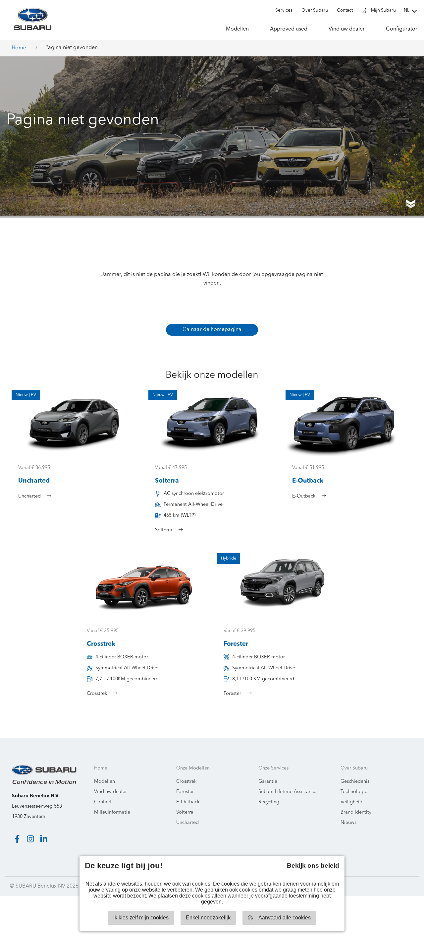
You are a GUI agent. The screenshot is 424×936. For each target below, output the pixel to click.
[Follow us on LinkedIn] (43, 839)
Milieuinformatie (112, 812)
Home (19, 48)
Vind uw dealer (110, 791)
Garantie (267, 781)
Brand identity (356, 812)
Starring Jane (398, 886)
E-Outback (187, 802)
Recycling (268, 802)
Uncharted (187, 822)
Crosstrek (186, 781)
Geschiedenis (355, 781)
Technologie (354, 791)
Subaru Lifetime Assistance (287, 791)
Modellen (104, 781)
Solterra (184, 812)
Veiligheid (351, 802)
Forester (185, 791)
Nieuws (348, 822)
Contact (102, 802)
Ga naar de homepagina (212, 329)
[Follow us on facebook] (17, 839)
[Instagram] (30, 839)
